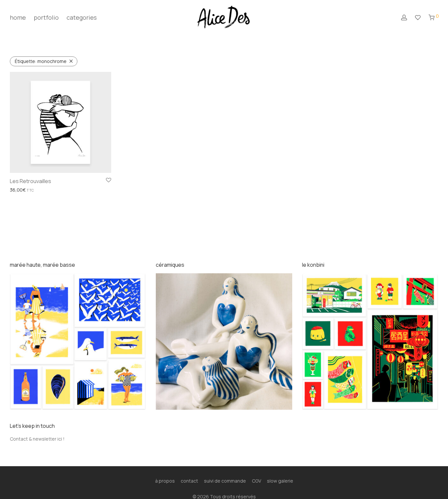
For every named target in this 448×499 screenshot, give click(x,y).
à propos (165, 481)
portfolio (46, 17)
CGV (256, 481)
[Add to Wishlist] (108, 180)
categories (82, 17)
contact (189, 481)
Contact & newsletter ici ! (37, 439)
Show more (20, 190)
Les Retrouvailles (30, 181)
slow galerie (280, 481)
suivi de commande (225, 481)
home (18, 17)
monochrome (41, 61)
